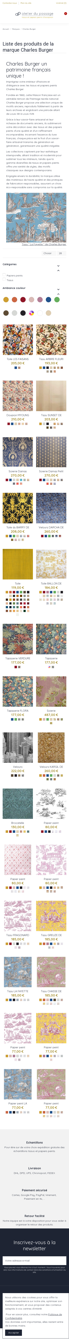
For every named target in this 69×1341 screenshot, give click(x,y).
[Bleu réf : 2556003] (21, 480)
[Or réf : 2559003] (23, 540)
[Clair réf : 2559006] (16, 540)
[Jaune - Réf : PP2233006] (19, 891)
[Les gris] (15, 317)
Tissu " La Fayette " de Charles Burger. (44, 244)
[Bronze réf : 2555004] (54, 424)
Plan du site (26, 3)
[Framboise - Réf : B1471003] (16, 947)
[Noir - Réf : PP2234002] (53, 831)
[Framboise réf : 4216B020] (24, 603)
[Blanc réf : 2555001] (58, 424)
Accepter (13, 1332)
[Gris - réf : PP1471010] (19, 1060)
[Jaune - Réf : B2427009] (44, 1003)
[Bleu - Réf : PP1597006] (17, 1112)
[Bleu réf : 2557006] (62, 480)
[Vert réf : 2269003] (62, 719)
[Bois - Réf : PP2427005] (58, 1116)
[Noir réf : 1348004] (58, 599)
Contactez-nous (10, 3)
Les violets (38, 306)
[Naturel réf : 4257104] (40, 599)
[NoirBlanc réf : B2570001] (23, 775)
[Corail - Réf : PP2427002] (51, 1116)
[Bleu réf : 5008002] (23, 719)
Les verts (55, 306)
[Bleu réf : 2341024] (51, 371)
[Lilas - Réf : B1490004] (62, 944)
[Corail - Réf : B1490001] (53, 947)
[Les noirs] (23, 317)
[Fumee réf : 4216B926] (14, 596)
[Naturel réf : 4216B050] (28, 596)
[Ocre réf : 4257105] (44, 599)
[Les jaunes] (6, 303)
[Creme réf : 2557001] (58, 480)
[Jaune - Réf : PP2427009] (44, 1116)
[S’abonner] (62, 1260)
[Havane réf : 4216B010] (7, 611)
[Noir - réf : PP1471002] (24, 1056)
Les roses (29, 306)
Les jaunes (4, 306)
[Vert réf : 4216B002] (24, 611)
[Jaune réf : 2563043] (62, 775)
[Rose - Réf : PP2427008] (54, 891)
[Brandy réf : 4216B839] (17, 596)
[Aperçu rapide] (30, 342)
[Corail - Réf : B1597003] (21, 1000)
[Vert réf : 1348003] (51, 599)
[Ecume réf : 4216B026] (7, 603)
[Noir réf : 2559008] (12, 540)
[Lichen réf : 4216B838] (21, 599)
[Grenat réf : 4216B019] (28, 603)
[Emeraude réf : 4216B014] (17, 607)
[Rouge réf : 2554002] (19, 424)
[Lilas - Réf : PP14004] (58, 1056)
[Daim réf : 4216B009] (10, 611)
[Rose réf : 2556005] (21, 483)
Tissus (10, 280)
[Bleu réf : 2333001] (19, 367)
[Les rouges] (23, 303)
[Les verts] (57, 303)
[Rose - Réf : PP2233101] (24, 887)
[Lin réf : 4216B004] (21, 611)
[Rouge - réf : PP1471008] (28, 1056)
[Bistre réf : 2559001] (28, 536)
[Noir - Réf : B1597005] (28, 1000)
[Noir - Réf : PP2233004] (12, 891)
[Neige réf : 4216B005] (17, 614)
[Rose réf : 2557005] (51, 483)
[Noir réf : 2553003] (62, 367)
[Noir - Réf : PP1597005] (28, 1112)
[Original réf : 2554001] (23, 424)
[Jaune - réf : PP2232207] (54, 887)
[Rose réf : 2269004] (58, 719)
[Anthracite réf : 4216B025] (10, 603)
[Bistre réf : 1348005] (62, 599)
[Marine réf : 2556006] (14, 483)
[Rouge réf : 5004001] (19, 667)
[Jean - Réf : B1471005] (21, 944)
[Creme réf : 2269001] (54, 719)
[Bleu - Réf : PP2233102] (16, 891)
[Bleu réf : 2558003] (28, 831)
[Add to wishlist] (30, 330)
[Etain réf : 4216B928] (24, 596)
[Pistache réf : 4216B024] (14, 603)
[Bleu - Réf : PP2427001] (54, 1116)
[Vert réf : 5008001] (19, 719)
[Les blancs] (40, 317)
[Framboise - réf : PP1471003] (16, 1060)
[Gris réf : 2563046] (58, 775)
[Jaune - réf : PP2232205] (58, 887)
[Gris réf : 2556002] (24, 480)
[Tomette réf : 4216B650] (14, 599)
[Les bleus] (49, 303)
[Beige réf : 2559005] (19, 540)
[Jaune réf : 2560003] (53, 536)
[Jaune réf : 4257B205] (54, 596)
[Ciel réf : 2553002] (47, 371)
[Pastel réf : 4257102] (54, 603)
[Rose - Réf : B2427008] (62, 1000)
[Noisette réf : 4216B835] (21, 596)
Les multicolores (29, 319)
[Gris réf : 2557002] (54, 480)
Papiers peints (14, 275)
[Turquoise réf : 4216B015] (14, 607)
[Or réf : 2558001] (24, 831)
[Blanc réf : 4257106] (62, 596)
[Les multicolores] (32, 317)
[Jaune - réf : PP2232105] (47, 891)
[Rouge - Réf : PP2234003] (60, 831)
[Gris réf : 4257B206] (58, 596)
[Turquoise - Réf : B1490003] (49, 947)
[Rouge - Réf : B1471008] (28, 944)
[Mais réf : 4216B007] (14, 611)
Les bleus (46, 306)
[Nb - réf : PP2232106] (62, 887)
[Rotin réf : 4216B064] (28, 599)
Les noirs (21, 319)
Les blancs (38, 319)
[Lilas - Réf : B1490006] (58, 944)
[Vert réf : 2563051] (47, 779)
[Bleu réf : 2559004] (21, 536)
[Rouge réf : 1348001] (47, 599)
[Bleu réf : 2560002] (56, 536)
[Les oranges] (15, 303)
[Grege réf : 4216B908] (24, 599)
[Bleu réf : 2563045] (51, 779)
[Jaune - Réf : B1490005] (54, 944)
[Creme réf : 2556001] (28, 480)
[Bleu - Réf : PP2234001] (56, 831)
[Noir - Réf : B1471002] (24, 944)
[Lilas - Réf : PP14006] (54, 1056)
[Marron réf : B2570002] (19, 775)
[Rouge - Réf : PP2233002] (23, 891)
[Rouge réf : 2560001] (60, 536)
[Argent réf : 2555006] (51, 427)
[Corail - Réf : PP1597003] (21, 1112)
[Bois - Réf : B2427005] (58, 1003)
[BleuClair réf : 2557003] (54, 483)
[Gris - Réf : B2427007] (47, 1003)
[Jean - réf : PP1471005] (21, 1056)
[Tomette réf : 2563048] (54, 779)
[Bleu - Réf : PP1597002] (24, 1112)
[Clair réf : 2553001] (54, 371)
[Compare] (30, 336)
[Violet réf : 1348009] (54, 599)
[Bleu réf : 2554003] (26, 424)
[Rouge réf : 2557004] (47, 483)
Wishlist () (61, 3)
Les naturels (46, 319)
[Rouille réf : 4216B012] (24, 607)
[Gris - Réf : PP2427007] (47, 1116)
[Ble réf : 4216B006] (17, 611)
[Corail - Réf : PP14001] (51, 1060)
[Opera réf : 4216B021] (21, 603)
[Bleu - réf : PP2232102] (51, 891)
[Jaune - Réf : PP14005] (51, 1056)
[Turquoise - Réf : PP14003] (62, 1056)
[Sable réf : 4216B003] (28, 611)
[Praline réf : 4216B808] (17, 599)
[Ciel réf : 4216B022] (17, 603)
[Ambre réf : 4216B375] (10, 599)
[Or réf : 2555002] (54, 427)
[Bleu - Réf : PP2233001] (28, 887)
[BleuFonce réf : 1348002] (47, 603)
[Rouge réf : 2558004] (21, 831)
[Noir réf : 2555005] (47, 427)
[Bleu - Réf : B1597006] (17, 1000)
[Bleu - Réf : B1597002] (24, 1000)
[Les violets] (40, 303)
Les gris (12, 319)
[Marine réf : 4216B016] (10, 607)
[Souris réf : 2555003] (62, 424)
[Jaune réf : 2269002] (51, 723)
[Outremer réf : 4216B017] (7, 607)
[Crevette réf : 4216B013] (21, 607)
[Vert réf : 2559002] (24, 536)
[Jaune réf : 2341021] (54, 367)
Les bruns (4, 319)
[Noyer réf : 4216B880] (7, 599)
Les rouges (21, 306)
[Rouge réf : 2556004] (17, 483)
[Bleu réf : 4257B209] (47, 596)
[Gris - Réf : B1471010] (19, 947)
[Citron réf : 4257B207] (51, 596)
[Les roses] (32, 303)
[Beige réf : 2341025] (58, 367)
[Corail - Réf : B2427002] (51, 1003)
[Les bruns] (6, 317)
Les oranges (12, 306)
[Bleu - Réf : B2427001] (54, 1003)
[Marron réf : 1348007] (51, 603)
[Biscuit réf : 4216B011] (28, 607)
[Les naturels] (49, 317)
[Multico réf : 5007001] (53, 667)
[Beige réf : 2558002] (17, 835)
